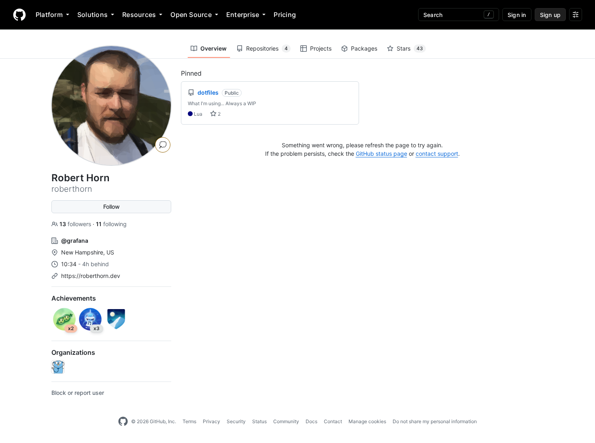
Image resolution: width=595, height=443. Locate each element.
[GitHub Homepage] (123, 421)
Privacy (211, 421)
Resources (139, 15)
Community (286, 421)
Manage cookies (367, 421)
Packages (364, 48)
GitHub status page (381, 153)
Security (236, 421)
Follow (111, 206)
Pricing (285, 15)
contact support (437, 153)
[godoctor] (57, 366)
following (111, 223)
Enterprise (242, 15)
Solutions (92, 15)
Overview (213, 48)
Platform (49, 15)
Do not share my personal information (435, 421)
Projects (321, 48)
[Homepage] (19, 14)
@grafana (74, 240)
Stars (410, 48)
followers (76, 223)
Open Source (191, 15)
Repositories (267, 48)
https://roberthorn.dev (90, 275)
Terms (189, 421)
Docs (311, 421)
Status (259, 421)
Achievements (73, 298)
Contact (333, 421)
